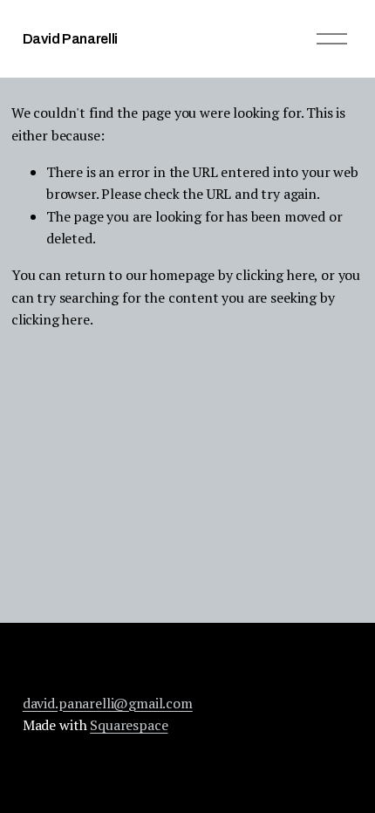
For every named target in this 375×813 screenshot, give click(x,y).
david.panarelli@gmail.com (108, 703)
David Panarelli (70, 38)
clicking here (274, 274)
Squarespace (128, 724)
